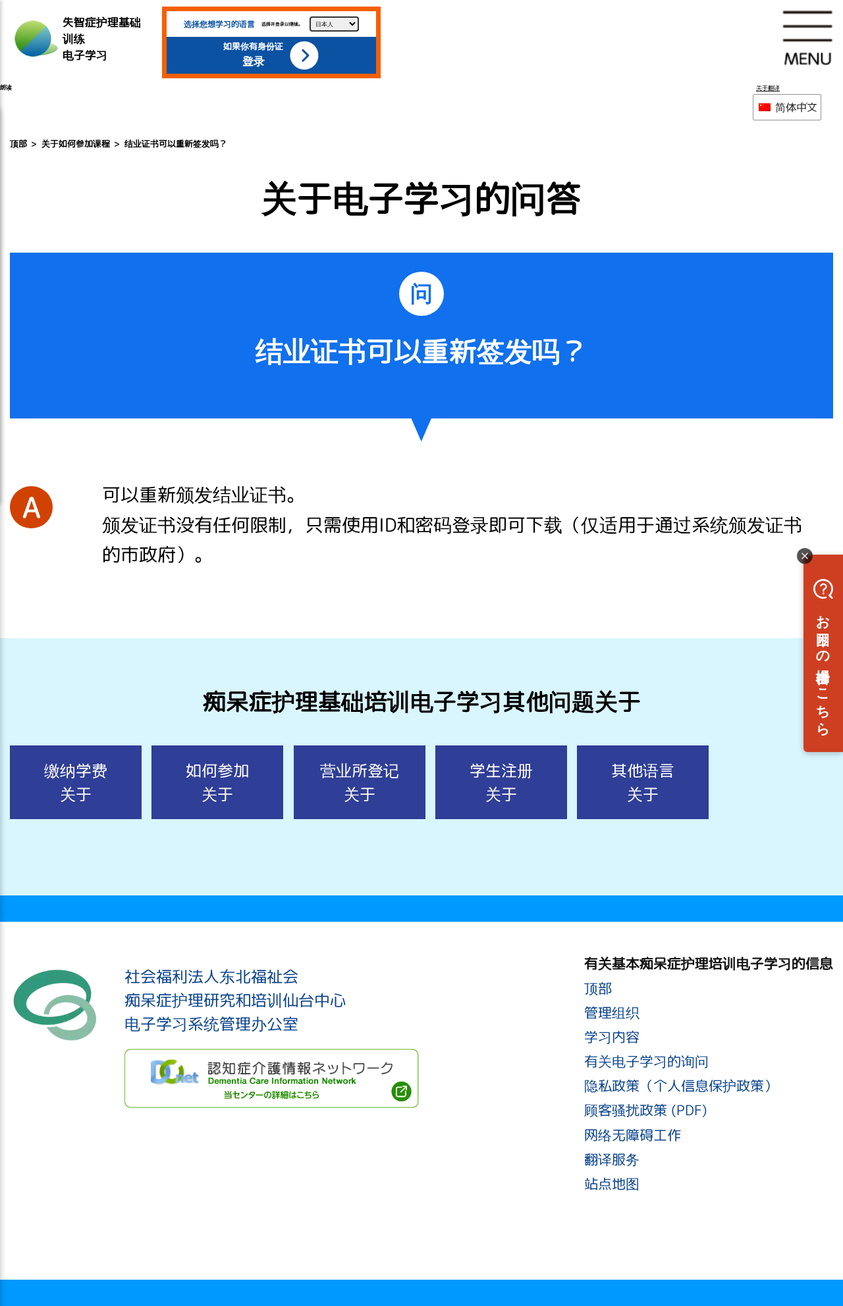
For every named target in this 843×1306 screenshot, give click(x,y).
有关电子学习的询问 (646, 1061)
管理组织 (611, 1012)
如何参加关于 (217, 782)
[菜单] (807, 37)
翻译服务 (611, 1159)
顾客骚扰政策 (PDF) (645, 1110)
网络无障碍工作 (632, 1135)
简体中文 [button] (795, 107)
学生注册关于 (501, 782)
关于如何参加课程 (75, 143)
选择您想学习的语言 (219, 24)
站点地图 (611, 1183)
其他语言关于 (642, 782)
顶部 (18, 143)
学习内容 (611, 1037)
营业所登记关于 (359, 782)
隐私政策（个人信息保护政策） (681, 1085)
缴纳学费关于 (75, 782)
